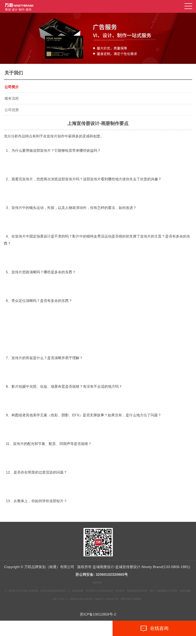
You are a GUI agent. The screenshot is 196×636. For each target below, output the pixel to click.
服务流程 (12, 98)
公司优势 (12, 110)
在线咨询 (158, 628)
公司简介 (12, 87)
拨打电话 (45, 628)
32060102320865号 (112, 574)
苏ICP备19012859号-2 (98, 614)
